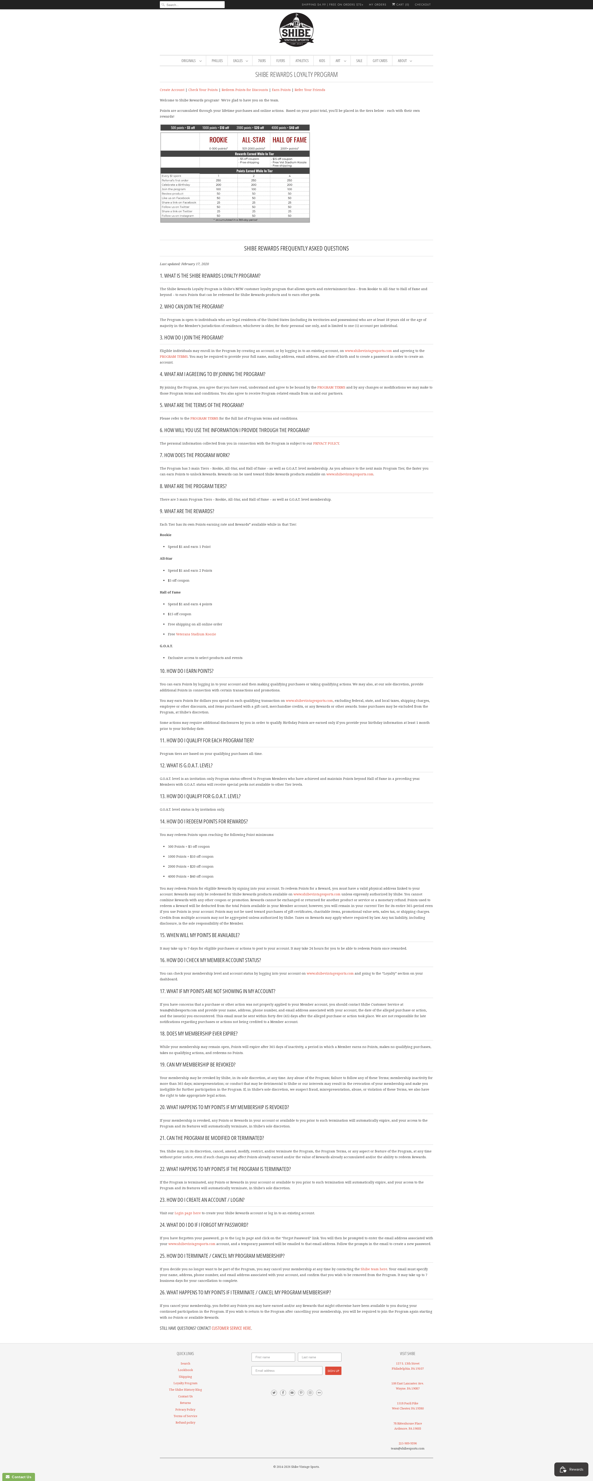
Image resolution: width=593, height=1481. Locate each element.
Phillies (217, 60)
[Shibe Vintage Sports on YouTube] (292, 1393)
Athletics (302, 60)
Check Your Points (203, 90)
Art (339, 60)
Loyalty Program (185, 1383)
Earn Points (281, 90)
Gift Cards (380, 60)
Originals (189, 60)
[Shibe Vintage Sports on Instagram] (310, 1393)
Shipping (185, 1376)
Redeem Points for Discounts (245, 90)
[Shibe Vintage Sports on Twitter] (274, 1393)
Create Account (172, 90)
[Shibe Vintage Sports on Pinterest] (301, 1393)
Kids (322, 60)
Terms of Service (185, 1416)
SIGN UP (333, 1371)
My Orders (377, 5)
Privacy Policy (185, 1409)
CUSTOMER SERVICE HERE (231, 1328)
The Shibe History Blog (185, 1389)
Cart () (402, 5)
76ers (262, 60)
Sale (359, 60)
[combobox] (192, 4)
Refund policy (185, 1422)
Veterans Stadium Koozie (196, 634)
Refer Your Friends (310, 90)
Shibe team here (374, 1269)
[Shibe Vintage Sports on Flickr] (319, 1393)
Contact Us (185, 1396)
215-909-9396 (408, 1443)
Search (185, 1363)
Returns (185, 1403)
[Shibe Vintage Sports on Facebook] (283, 1393)
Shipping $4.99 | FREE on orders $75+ (332, 5)
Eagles (238, 60)
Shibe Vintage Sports (305, 1467)
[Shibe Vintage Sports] (296, 31)
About (402, 60)
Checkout (423, 5)
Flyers (280, 60)
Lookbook (185, 1370)
